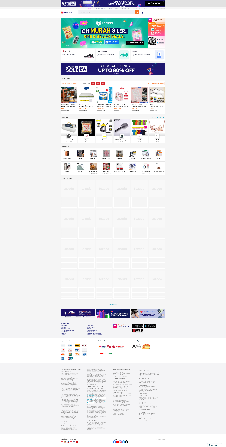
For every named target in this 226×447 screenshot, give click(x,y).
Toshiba (117, 381)
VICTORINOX (152, 382)
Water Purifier (125, 401)
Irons (121, 405)
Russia (140, 413)
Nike (152, 372)
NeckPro (149, 397)
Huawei (128, 373)
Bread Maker (123, 402)
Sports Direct (153, 373)
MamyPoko (141, 403)
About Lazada (90, 325)
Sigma (121, 395)
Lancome (148, 386)
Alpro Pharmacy (143, 393)
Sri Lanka (152, 418)
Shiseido (153, 386)
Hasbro (150, 407)
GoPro (125, 395)
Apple (114, 373)
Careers (89, 328)
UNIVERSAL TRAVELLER (150, 381)
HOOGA (144, 397)
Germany (153, 413)
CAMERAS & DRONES (118, 392)
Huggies (147, 403)
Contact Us (63, 334)
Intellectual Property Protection (94, 334)
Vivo (114, 376)
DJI (126, 393)
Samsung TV (121, 386)
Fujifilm (130, 393)
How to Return (64, 331)
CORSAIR (115, 382)
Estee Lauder (148, 387)
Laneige (154, 387)
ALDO (127, 410)
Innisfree (141, 389)
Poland (140, 414)
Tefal (140, 397)
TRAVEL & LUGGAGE (144, 378)
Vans (119, 409)
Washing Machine (117, 401)
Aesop (143, 386)
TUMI (140, 382)
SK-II (140, 386)
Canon (114, 393)
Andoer (129, 395)
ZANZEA (123, 409)
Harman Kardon (117, 388)
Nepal (146, 420)
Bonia (120, 411)
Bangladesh (147, 418)
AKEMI (153, 397)
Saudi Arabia (150, 414)
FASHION (115, 407)
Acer (119, 379)
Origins (149, 389)
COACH (115, 409)
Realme (121, 376)
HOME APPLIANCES (117, 398)
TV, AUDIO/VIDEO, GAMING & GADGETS (122, 384)
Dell (114, 381)
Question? (63, 333)
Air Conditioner (116, 400)
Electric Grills (116, 405)
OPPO (117, 376)
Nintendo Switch (117, 390)
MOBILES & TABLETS (118, 372)
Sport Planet (156, 374)
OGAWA (141, 398)
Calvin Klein (116, 410)
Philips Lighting (147, 398)
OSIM (157, 397)
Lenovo (129, 374)
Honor (114, 374)
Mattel (154, 407)
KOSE (145, 389)
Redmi (125, 376)
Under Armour (146, 372)
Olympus (123, 393)
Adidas (140, 372)
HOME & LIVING (143, 395)
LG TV (126, 386)
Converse (125, 411)
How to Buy (63, 327)
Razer (127, 379)
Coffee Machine (116, 404)
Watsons (141, 390)
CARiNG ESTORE (148, 390)
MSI (121, 381)
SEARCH (137, 12)
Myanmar (141, 420)
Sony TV (115, 386)
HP (129, 379)
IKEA (143, 399)
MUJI (140, 399)
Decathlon (149, 374)
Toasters (125, 405)
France (148, 413)
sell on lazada (113, 8)
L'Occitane (141, 387)
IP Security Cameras (117, 396)
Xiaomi (123, 373)
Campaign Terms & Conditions (94, 333)
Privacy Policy (90, 331)
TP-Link (120, 382)
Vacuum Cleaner (125, 404)
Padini (123, 410)
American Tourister (149, 379)
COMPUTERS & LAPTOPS (119, 378)
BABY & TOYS (142, 402)
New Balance (146, 373)
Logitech (123, 379)
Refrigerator (123, 400)
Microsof (115, 379)
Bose (127, 388)
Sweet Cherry (142, 406)
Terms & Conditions (92, 330)
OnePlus (122, 374)
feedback (90, 8)
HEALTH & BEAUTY (143, 385)
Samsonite (141, 379)
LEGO (140, 407)
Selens (117, 395)
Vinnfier (123, 388)
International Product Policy (67, 330)
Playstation (124, 390)
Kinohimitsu (154, 389)
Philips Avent (149, 406)
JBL (125, 387)
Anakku (155, 406)
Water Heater (116, 402)
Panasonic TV (116, 387)
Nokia (118, 374)
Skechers (156, 372)
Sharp (121, 387)
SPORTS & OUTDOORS (144, 370)
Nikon (118, 393)
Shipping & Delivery (65, 328)
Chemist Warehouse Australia (146, 391)
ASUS (128, 381)
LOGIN (145, 8)
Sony (126, 374)
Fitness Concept (143, 374)
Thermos (154, 398)
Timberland (116, 411)
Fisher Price (145, 407)
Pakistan (141, 418)
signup (152, 8)
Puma (140, 373)
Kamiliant (141, 381)
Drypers (151, 403)
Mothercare (142, 405)
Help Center (64, 325)
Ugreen (124, 382)
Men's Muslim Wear (117, 413)
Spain (144, 413)
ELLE (120, 410)
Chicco (151, 405)
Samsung (119, 373)
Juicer (128, 402)
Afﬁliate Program (91, 327)
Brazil (144, 414)
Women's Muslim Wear (118, 414)
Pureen (147, 405)
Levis (127, 409)
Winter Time (145, 382)
